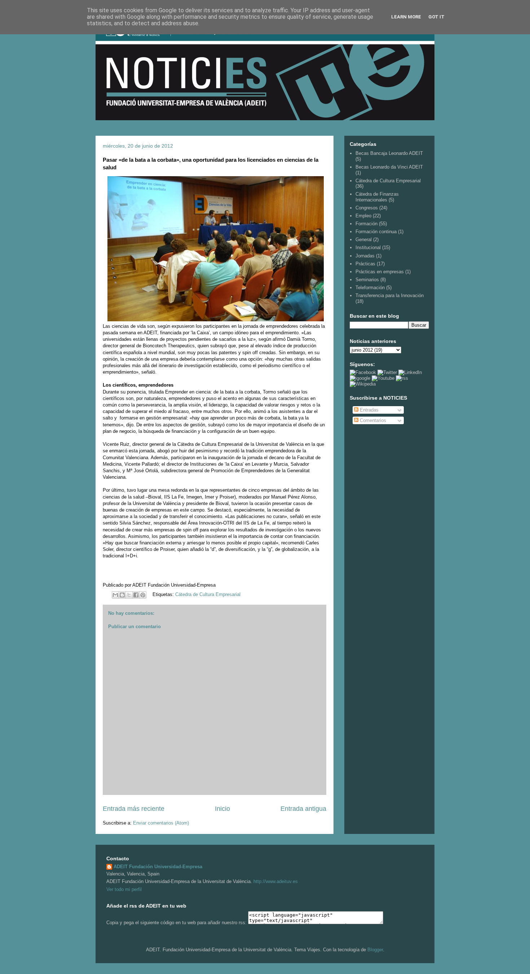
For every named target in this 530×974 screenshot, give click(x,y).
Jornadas (365, 255)
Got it (436, 16)
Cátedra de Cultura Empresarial (207, 594)
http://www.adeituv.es (275, 881)
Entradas (368, 410)
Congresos (366, 207)
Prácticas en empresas (379, 271)
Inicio (222, 808)
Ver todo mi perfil (124, 889)
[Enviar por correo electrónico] (115, 595)
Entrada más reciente (133, 808)
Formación (366, 223)
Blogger (375, 949)
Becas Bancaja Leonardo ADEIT (389, 153)
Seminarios (367, 279)
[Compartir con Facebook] (136, 595)
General (363, 239)
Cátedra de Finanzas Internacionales (377, 197)
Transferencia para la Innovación (389, 295)
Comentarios (372, 420)
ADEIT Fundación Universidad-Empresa (158, 866)
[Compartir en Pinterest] (142, 595)
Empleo (363, 215)
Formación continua (376, 231)
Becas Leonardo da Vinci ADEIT (389, 167)
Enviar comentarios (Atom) (161, 823)
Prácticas (365, 263)
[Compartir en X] (129, 595)
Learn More (406, 16)
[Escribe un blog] (122, 595)
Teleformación (370, 287)
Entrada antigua (303, 808)
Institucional (368, 247)
